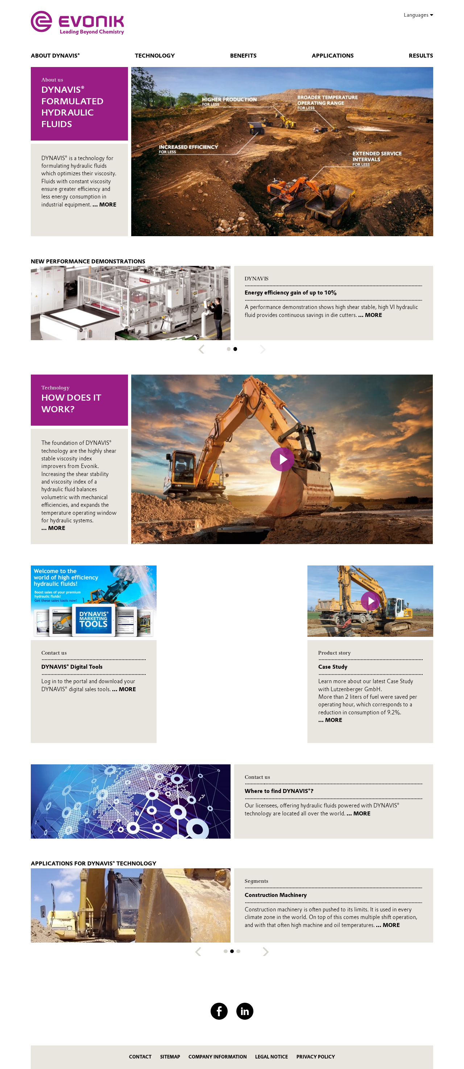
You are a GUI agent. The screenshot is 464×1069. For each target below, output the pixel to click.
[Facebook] (219, 1011)
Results (421, 56)
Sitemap (170, 1057)
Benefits (243, 56)
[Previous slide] (201, 350)
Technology (155, 56)
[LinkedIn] (244, 1011)
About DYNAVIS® (55, 56)
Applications (333, 56)
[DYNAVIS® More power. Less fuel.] (77, 23)
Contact (140, 1057)
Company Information (217, 1057)
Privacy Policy (316, 1057)
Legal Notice (271, 1057)
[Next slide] (266, 952)
